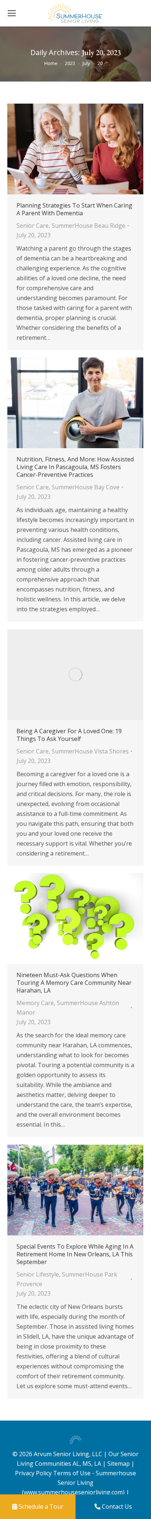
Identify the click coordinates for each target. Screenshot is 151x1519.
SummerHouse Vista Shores (90, 751)
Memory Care (35, 1003)
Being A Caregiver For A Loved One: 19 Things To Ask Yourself (69, 735)
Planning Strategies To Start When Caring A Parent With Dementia (74, 209)
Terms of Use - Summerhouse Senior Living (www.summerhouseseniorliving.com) (79, 1482)
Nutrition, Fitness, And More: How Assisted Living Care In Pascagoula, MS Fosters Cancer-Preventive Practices (75, 467)
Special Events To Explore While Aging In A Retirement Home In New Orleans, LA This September (74, 1254)
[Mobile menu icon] (11, 13)
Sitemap (119, 1463)
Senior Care (32, 226)
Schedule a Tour (40, 1506)
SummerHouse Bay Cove (85, 487)
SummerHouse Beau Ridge (88, 226)
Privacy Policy (33, 1473)
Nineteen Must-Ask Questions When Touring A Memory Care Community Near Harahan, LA (74, 982)
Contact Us (116, 1506)
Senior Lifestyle (37, 1274)
